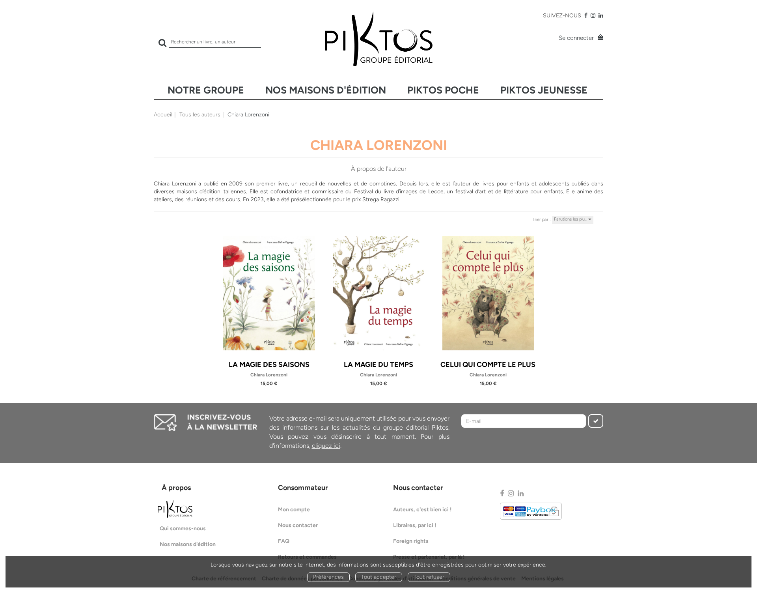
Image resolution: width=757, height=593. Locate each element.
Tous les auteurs (199, 114)
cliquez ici (326, 445)
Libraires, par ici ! (414, 525)
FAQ (283, 541)
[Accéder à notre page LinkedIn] (601, 15)
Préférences (328, 577)
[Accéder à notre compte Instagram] (593, 15)
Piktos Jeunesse (543, 90)
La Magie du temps (378, 364)
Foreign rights (411, 541)
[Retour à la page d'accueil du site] (378, 38)
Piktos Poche (443, 90)
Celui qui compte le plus (487, 364)
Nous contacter (298, 525)
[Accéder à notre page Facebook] (585, 15)
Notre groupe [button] (206, 90)
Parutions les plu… (571, 219)
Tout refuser (429, 577)
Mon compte (294, 509)
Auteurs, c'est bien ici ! (422, 509)
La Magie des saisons (269, 364)
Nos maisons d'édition (325, 90)
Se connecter (576, 37)
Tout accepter (378, 577)
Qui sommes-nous (183, 528)
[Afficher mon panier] (599, 38)
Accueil (163, 114)
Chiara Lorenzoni (268, 375)
